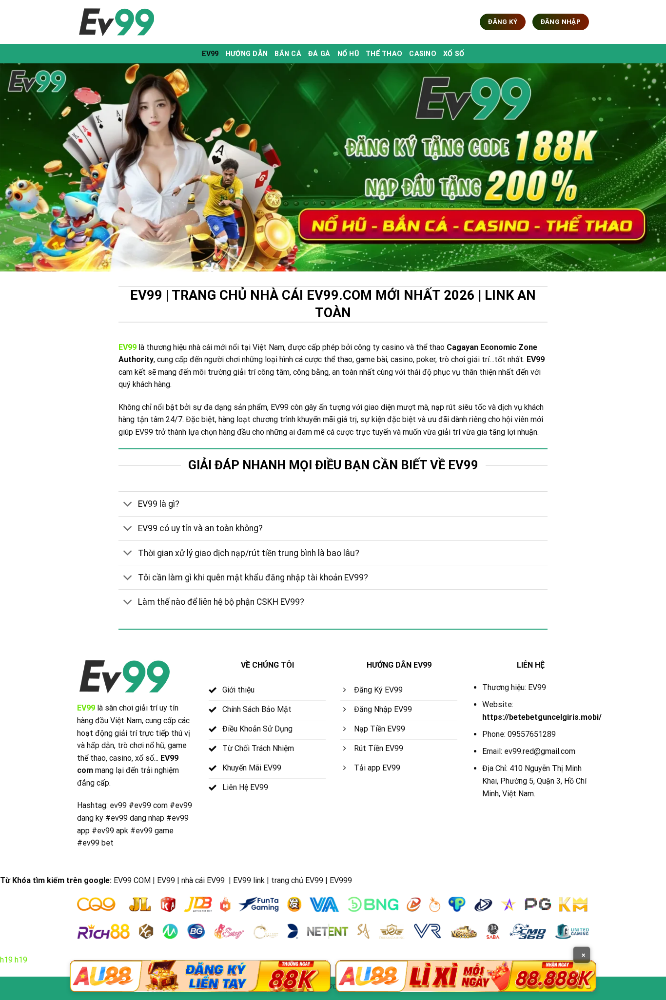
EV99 (210, 54)
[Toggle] (127, 505)
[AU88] (200, 976)
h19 (6, 959)
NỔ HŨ (348, 54)
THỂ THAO (384, 54)
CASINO (422, 54)
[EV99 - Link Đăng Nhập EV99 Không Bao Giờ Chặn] (126, 22)
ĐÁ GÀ (319, 54)
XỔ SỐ (453, 54)
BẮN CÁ (287, 54)
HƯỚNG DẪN (247, 54)
